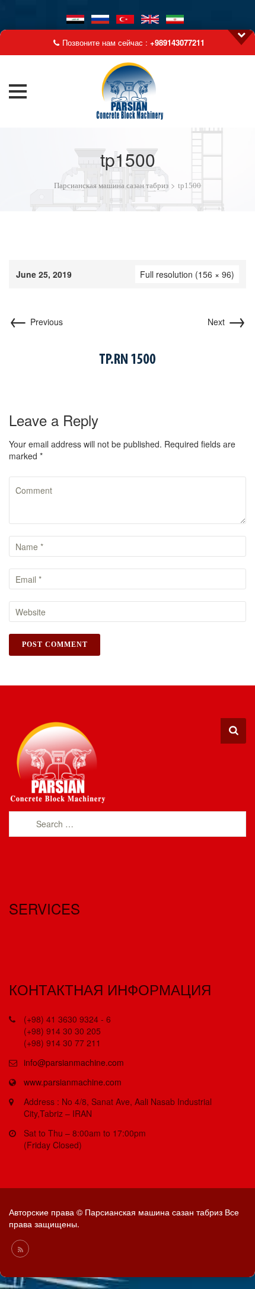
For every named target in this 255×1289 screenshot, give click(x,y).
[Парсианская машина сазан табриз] (127, 91)
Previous (36, 322)
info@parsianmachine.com (74, 1062)
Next (227, 322)
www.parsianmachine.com (73, 1082)
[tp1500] (127, 357)
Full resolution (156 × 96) (187, 274)
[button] (18, 91)
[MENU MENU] (21, 91)
